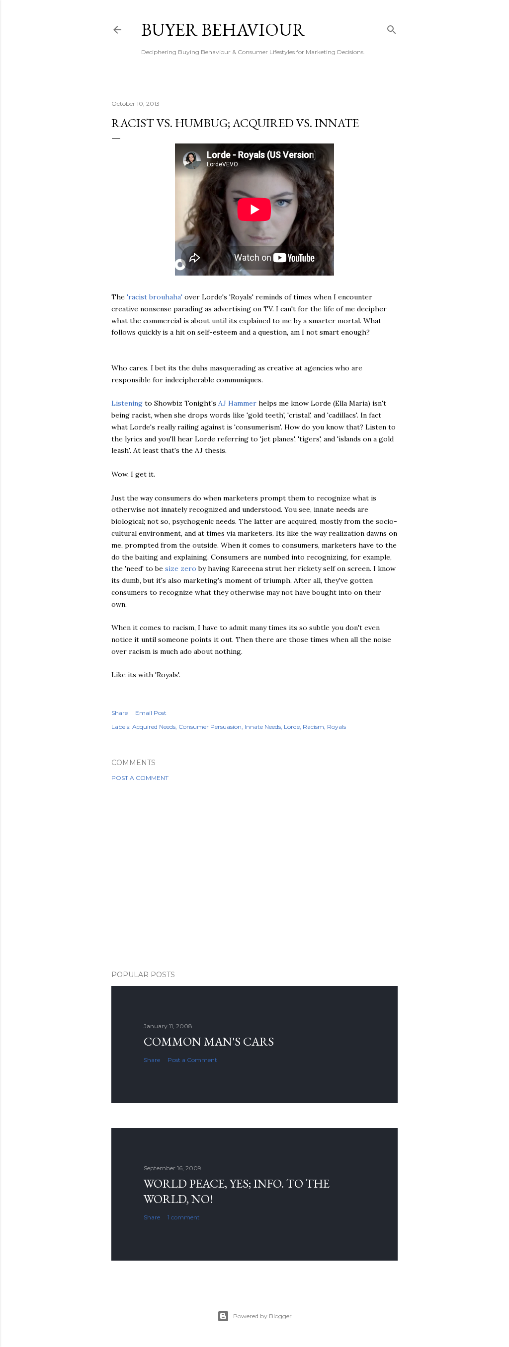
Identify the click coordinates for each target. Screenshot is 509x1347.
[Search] (392, 27)
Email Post (151, 712)
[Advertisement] (254, 875)
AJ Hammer (237, 403)
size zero (180, 568)
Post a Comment (140, 777)
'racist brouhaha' (154, 296)
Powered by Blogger (262, 1316)
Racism (313, 726)
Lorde (292, 726)
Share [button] (119, 712)
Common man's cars (209, 1041)
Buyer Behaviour (223, 29)
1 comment (184, 1217)
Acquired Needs (153, 726)
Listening (127, 403)
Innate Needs (263, 726)
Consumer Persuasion (210, 726)
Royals (336, 726)
